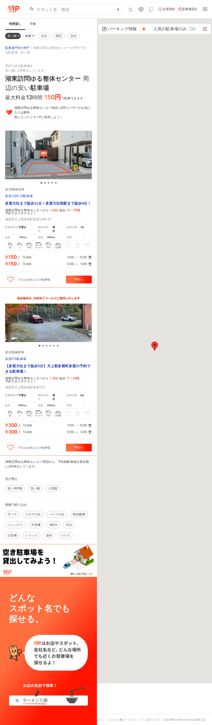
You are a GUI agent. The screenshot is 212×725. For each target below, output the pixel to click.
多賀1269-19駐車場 (19, 196)
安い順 (12, 36)
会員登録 (168, 9)
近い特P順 (15, 488)
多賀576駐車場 (15, 359)
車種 (28, 36)
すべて (12, 514)
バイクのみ (57, 514)
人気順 (52, 488)
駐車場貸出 (190, 9)
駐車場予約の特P (17, 48)
